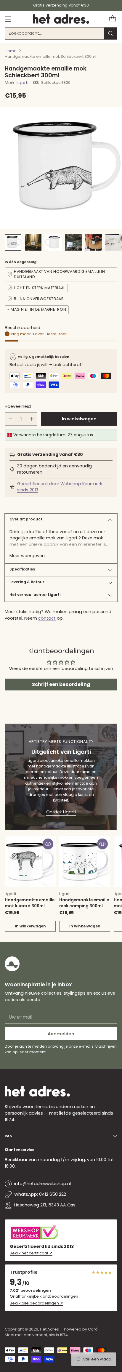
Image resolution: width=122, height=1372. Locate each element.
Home (11, 50)
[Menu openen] (8, 19)
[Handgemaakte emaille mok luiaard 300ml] (30, 861)
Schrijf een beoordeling (61, 684)
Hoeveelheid (18, 406)
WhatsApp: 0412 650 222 (40, 1194)
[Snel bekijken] (48, 844)
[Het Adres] (61, 19)
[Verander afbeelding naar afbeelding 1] (13, 242)
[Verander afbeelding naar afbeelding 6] (113, 242)
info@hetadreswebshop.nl (42, 1184)
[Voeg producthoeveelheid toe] (31, 419)
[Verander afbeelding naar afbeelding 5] (93, 242)
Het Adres (49, 1329)
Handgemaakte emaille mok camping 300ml (84, 903)
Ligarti (22, 83)
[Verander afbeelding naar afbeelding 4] (73, 242)
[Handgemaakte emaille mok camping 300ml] (84, 861)
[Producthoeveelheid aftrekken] (10, 419)
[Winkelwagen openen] (112, 19)
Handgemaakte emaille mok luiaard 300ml (29, 903)
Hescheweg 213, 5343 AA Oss (45, 1205)
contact (47, 618)
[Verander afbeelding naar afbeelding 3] (53, 242)
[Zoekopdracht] (110, 33)
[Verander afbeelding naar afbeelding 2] (33, 242)
